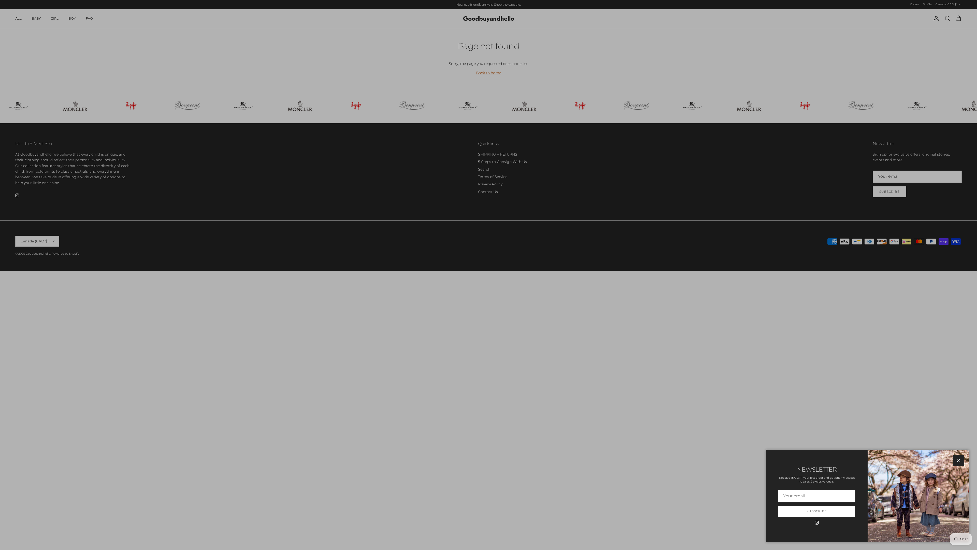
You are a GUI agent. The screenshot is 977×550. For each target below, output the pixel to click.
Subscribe (817, 511)
